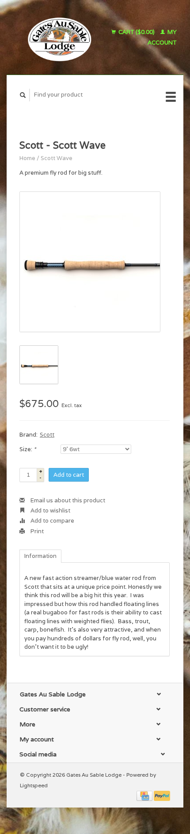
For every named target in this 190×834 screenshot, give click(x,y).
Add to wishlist (49, 510)
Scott (47, 434)
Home (27, 158)
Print (36, 531)
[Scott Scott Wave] (90, 262)
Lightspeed (34, 785)
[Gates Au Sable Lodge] (56, 37)
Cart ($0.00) (136, 32)
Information (40, 556)
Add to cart (68, 475)
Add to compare (51, 520)
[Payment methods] (145, 795)
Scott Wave (56, 158)
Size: (27, 449)
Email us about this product (67, 500)
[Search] (23, 95)
